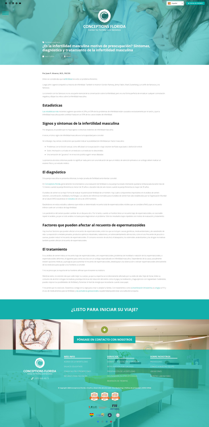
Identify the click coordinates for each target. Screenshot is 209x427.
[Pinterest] (16, 3)
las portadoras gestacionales (87, 291)
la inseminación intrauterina (141, 288)
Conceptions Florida (52, 184)
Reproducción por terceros (120, 366)
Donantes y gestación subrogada (123, 362)
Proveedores (156, 362)
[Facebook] (6, 3)
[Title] (104, 20)
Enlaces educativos (73, 366)
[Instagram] (9, 3)
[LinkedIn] (13, 3)
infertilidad (68, 79)
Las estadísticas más (50, 111)
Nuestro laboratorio (160, 376)
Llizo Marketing (117, 388)
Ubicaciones (156, 371)
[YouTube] (20, 3)
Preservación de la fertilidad (121, 371)
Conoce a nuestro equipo (162, 366)
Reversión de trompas (117, 381)
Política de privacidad (133, 388)
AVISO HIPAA (146, 388)
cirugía (157, 288)
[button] (5, 13)
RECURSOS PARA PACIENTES (75, 376)
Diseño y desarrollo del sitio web (99, 388)
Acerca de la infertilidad (76, 362)
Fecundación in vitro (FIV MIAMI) (122, 376)
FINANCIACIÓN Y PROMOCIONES (77, 371)
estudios (71, 199)
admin (68, 56)
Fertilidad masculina (52, 42)
